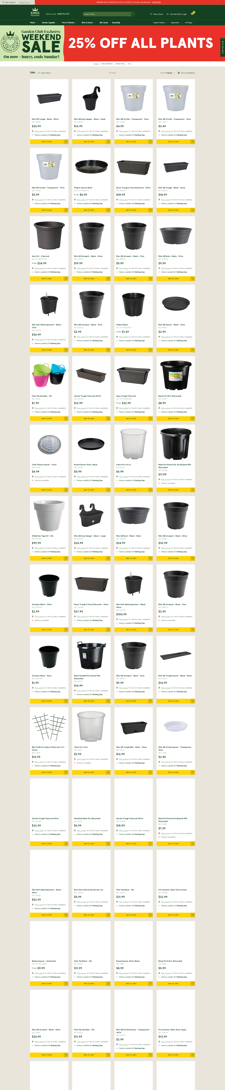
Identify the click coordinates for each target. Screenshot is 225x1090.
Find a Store (158, 14)
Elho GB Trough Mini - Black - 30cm (131, 747)
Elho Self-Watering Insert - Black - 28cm (47, 891)
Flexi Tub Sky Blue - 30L (84, 1029)
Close (223, 38)
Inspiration (175, 22)
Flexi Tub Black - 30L (83, 961)
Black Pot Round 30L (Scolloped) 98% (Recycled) (174, 466)
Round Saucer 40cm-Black (128, 961)
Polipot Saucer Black (83, 187)
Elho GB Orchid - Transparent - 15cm (132, 119)
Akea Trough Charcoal (126, 396)
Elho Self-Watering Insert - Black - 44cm (131, 605)
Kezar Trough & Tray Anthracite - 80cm (133, 187)
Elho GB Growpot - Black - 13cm (88, 324)
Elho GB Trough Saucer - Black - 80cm (175, 675)
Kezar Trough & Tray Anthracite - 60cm (91, 604)
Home (96, 64)
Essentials (116, 22)
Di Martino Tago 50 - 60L (43, 536)
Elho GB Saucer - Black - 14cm (171, 324)
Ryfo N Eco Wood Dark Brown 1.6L (88, 890)
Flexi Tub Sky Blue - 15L (42, 396)
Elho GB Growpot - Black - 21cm (130, 675)
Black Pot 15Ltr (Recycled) (169, 396)
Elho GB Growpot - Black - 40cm (172, 536)
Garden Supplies (49, 22)
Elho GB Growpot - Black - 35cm (46, 1029)
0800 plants (63, 14)
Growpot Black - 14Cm (42, 604)
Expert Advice (159, 22)
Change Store (24, 2)
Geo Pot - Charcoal (40, 256)
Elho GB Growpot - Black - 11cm (172, 604)
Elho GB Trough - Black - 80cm (45, 119)
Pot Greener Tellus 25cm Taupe (172, 1029)
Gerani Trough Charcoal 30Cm (87, 396)
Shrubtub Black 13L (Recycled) (87, 818)
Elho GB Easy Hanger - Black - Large (90, 536)
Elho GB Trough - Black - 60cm (171, 187)
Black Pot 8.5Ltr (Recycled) (170, 961)
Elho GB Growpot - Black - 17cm (130, 256)
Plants (33, 22)
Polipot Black (122, 324)
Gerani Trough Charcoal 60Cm (45, 818)
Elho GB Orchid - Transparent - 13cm (174, 119)
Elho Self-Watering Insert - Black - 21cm (47, 326)
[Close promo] (222, 2)
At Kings (188, 22)
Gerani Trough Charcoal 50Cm (129, 818)
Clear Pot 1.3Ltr (81, 747)
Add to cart (47, 141)
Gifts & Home (87, 22)
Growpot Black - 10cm (41, 675)
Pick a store (39, 131)
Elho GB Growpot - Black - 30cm (88, 256)
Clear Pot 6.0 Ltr (123, 464)
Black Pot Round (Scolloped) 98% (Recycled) (172, 819)
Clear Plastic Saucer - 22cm (44, 464)
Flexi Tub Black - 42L (125, 890)
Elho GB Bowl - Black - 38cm (128, 536)
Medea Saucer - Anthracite (44, 961)
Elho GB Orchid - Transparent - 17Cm (48, 187)
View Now (146, 2)
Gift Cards (103, 22)
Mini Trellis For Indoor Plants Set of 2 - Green (48, 748)
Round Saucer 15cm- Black (85, 464)
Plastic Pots (120, 64)
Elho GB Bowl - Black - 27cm (170, 256)
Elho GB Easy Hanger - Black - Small (89, 119)
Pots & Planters (68, 22)
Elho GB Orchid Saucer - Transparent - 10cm (175, 748)
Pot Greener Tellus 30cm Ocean (172, 890)
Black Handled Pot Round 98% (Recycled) (87, 677)
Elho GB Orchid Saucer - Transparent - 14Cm (133, 1031)
